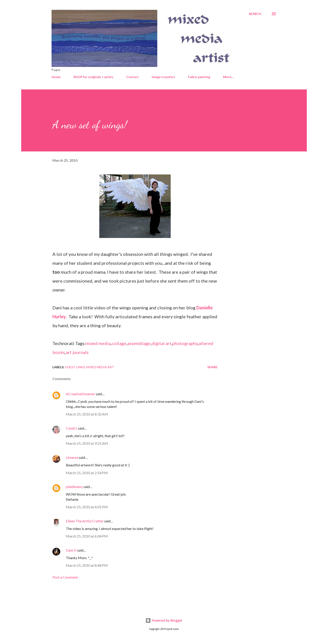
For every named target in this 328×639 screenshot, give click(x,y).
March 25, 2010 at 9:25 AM (87, 443)
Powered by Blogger (167, 620)
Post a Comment (65, 577)
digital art (161, 343)
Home (56, 77)
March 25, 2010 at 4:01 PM (87, 507)
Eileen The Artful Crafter (85, 521)
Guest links (75, 367)
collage (119, 343)
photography (185, 343)
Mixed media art (100, 367)
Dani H (71, 550)
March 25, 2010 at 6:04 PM (87, 536)
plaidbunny (74, 486)
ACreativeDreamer (80, 394)
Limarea (72, 457)
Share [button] (212, 367)
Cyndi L (71, 428)
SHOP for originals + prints (93, 77)
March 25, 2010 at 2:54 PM (87, 473)
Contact (132, 77)
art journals (77, 352)
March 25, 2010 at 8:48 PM (87, 565)
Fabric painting (199, 77)
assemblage (139, 343)
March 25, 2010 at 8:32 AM (87, 414)
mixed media (98, 343)
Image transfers (163, 77)
